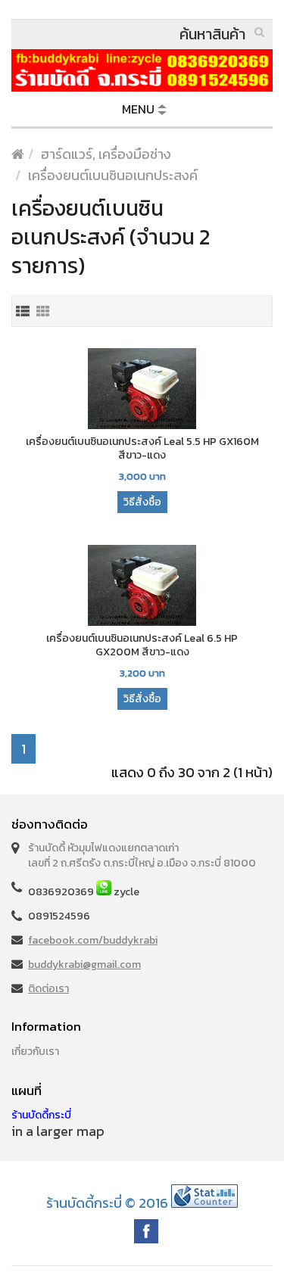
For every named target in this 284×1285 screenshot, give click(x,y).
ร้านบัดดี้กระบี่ (41, 1115)
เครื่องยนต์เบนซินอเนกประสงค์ (113, 175)
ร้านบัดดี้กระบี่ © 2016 (107, 1203)
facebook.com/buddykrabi (93, 940)
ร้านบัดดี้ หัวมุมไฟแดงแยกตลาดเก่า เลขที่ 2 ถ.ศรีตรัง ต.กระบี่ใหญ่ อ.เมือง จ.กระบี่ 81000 (142, 855)
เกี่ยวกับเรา (35, 1051)
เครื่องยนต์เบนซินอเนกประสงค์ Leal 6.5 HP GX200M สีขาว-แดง (142, 645)
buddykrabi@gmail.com (84, 964)
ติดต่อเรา (48, 989)
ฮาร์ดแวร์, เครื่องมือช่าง (106, 154)
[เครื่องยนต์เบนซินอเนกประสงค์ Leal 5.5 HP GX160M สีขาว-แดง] (142, 389)
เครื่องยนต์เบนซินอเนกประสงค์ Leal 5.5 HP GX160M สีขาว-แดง (142, 448)
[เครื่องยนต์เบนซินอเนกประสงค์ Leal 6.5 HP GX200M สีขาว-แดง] (142, 586)
